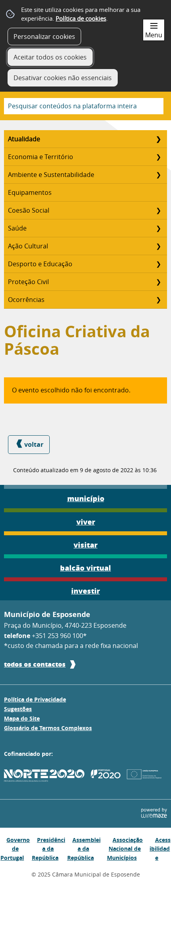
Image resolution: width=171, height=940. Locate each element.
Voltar (33, 444)
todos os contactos (35, 664)
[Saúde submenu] (158, 228)
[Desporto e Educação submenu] (158, 264)
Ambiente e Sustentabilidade (51, 174)
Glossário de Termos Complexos (48, 728)
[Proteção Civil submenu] (158, 281)
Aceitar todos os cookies (50, 57)
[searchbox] (83, 106)
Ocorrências (26, 299)
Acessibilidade (160, 848)
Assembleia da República (84, 848)
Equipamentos (30, 192)
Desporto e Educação (40, 264)
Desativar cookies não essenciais (63, 77)
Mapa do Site (22, 719)
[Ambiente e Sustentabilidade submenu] (158, 174)
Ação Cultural (28, 246)
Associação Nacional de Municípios (125, 848)
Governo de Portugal (15, 848)
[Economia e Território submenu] (158, 156)
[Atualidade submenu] (158, 139)
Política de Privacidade (35, 700)
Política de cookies (81, 18)
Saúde (17, 228)
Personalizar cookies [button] (44, 36)
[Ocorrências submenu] (158, 299)
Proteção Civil (28, 281)
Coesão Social (28, 210)
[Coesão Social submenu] (158, 210)
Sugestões (18, 709)
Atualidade (24, 139)
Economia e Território (40, 156)
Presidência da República (48, 848)
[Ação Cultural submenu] (158, 246)
